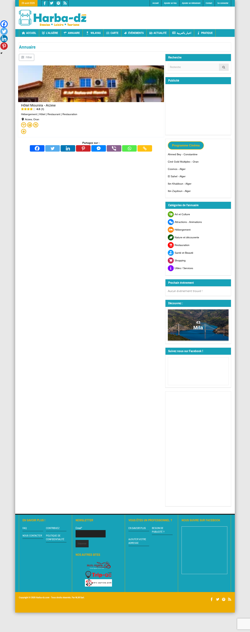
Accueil (155, 3)
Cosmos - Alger (177, 169)
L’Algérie (52, 33)
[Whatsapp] (129, 148)
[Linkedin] (68, 148)
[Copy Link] (144, 148)
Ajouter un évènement (191, 3)
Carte (114, 33)
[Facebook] (37, 148)
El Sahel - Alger (177, 176)
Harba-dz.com (42, 597)
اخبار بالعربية (184, 33)
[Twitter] (52, 148)
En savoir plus (137, 528)
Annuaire (74, 33)
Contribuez (52, 528)
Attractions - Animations (188, 222)
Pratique (207, 33)
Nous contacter (32, 535)
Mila (198, 327)
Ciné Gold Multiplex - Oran (183, 161)
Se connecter (222, 3)
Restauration (69, 114)
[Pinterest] (83, 148)
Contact (209, 3)
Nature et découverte (187, 237)
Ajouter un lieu (170, 3)
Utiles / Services (184, 268)
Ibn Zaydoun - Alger (179, 191)
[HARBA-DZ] (53, 17)
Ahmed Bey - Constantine (182, 154)
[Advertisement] (164, 15)
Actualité (160, 33)
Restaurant (53, 114)
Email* (79, 528)
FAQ (25, 528)
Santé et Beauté (184, 252)
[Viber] (114, 148)
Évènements (136, 33)
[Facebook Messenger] (98, 148)
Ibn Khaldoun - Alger (179, 183)
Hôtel (42, 114)
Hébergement (29, 114)
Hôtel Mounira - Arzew (38, 105)
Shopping (180, 260)
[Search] (224, 67)
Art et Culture (182, 214)
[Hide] (1, 53)
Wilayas (96, 33)
